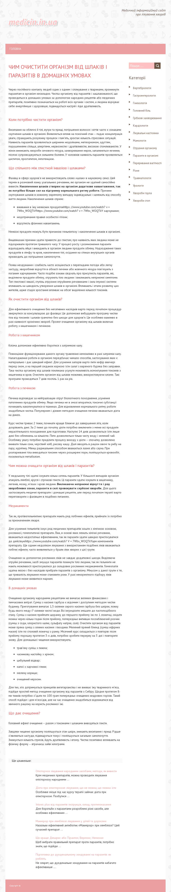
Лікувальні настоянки (146, 133)
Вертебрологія (142, 88)
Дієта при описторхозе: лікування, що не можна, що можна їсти (76, 788)
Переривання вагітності (147, 163)
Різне (136, 170)
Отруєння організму (145, 148)
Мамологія (139, 140)
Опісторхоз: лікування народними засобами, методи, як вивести (76, 771)
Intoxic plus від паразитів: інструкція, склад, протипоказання (73, 804)
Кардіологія (140, 125)
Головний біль (141, 110)
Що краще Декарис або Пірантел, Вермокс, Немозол (69, 838)
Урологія (138, 185)
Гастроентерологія (144, 95)
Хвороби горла (142, 193)
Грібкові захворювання (147, 118)
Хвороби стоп (141, 200)
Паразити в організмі (145, 155)
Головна (15, 49)
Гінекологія (140, 103)
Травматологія (142, 178)
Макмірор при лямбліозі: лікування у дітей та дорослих (71, 821)
